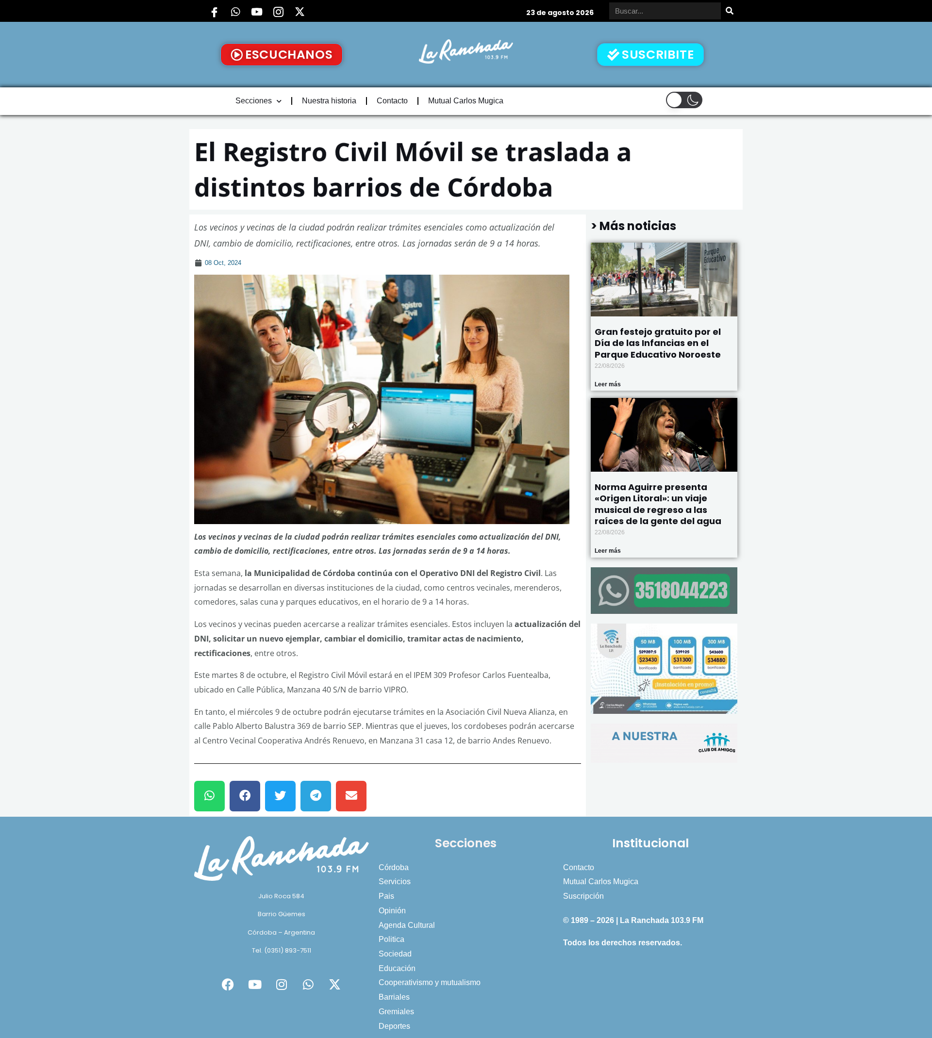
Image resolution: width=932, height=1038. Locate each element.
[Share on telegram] (315, 796)
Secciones (253, 101)
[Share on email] (351, 796)
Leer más (608, 384)
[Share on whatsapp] (209, 796)
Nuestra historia (329, 101)
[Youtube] (257, 12)
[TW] (299, 12)
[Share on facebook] (245, 796)
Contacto (392, 101)
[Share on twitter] (280, 796)
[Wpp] (235, 12)
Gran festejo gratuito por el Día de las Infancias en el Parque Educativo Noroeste (658, 343)
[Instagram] (278, 12)
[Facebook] (214, 12)
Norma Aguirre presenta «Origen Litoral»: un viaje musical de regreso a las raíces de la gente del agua (658, 504)
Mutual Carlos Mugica (465, 101)
